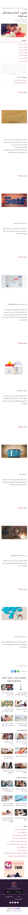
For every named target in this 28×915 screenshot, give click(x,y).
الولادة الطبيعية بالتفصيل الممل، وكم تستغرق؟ (17, 856)
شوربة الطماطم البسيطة (22, 847)
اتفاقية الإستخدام (18, 899)
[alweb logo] (17, 909)
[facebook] (17, 902)
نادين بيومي (16, 20)
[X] (15, 902)
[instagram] (10, 902)
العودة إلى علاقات (22, 666)
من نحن (18, 897)
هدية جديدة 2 (22, 47)
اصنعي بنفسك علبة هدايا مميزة (20, 80)
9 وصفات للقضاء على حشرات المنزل (19, 838)
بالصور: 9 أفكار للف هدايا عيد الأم (20, 83)
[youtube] (13, 902)
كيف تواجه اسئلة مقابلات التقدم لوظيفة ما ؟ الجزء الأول (15, 853)
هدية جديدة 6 (22, 58)
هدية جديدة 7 (22, 61)
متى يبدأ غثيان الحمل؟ (22, 850)
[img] (14, 868)
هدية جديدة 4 (22, 53)
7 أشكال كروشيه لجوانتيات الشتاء (20, 835)
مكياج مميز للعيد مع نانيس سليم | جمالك (18, 841)
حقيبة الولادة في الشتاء (22, 833)
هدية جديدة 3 (22, 50)
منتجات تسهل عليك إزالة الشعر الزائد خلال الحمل (17, 844)
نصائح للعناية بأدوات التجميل (21, 830)
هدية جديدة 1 (22, 45)
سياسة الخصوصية (9, 897)
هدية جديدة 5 (22, 55)
